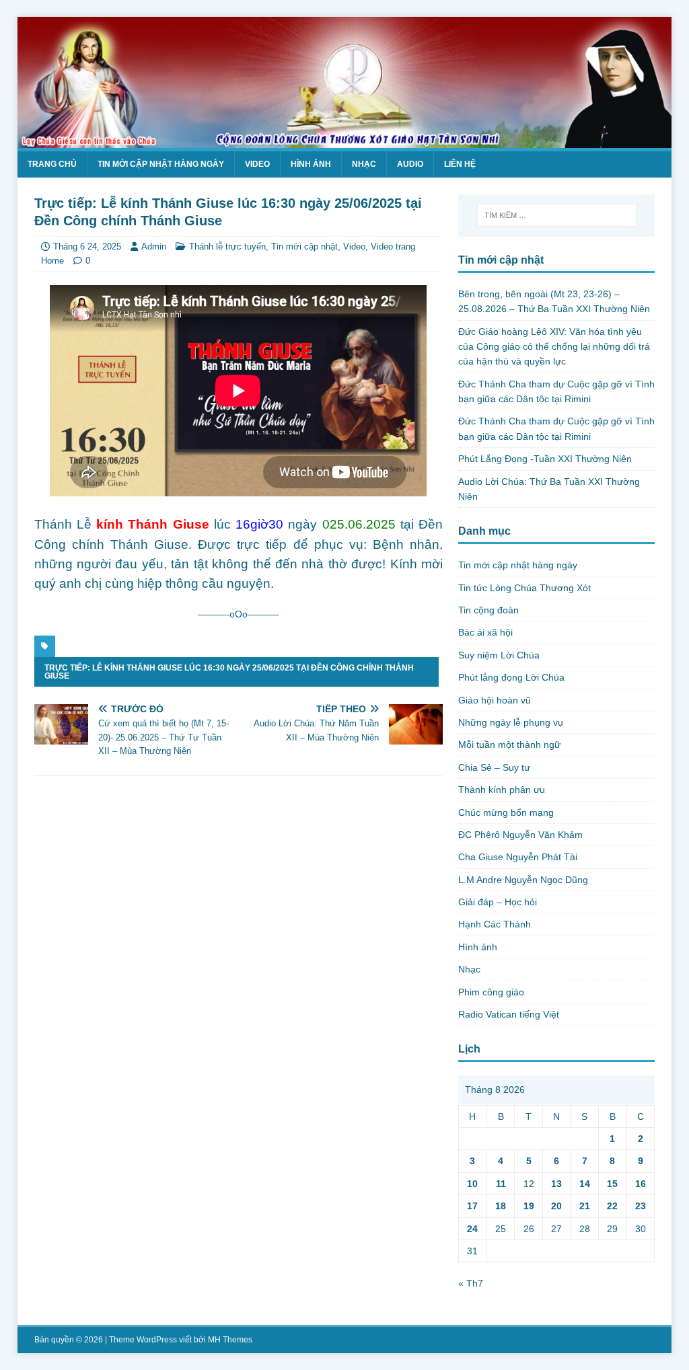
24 (472, 1228)
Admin (153, 246)
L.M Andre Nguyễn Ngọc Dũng (523, 879)
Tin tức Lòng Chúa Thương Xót (524, 587)
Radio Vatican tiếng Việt (508, 1014)
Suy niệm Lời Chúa (499, 655)
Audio (410, 164)
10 (472, 1183)
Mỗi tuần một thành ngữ (509, 744)
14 (584, 1183)
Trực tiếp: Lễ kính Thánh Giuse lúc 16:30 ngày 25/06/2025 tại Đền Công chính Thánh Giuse (229, 672)
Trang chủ (52, 164)
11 (501, 1183)
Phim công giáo (491, 992)
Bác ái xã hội (485, 632)
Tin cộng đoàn (488, 610)
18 (500, 1206)
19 (528, 1206)
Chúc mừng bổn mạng (506, 812)
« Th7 (470, 1283)
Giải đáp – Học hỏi (497, 902)
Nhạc (364, 164)
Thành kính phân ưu (501, 789)
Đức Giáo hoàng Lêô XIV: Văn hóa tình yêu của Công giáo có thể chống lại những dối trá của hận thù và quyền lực (554, 346)
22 (612, 1206)
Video (257, 164)
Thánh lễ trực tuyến (227, 246)
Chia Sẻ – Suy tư (494, 767)
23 (640, 1206)
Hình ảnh (311, 164)
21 (584, 1206)
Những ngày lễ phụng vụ (510, 722)
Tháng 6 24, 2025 (87, 246)
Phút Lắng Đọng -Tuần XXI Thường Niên (545, 458)
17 (472, 1206)
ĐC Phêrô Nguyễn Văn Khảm (520, 834)
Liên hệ (460, 164)
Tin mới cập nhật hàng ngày (161, 164)
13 (556, 1183)
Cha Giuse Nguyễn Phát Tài (517, 856)
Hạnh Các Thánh (494, 924)
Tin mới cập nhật (304, 246)
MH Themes (230, 1339)
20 (556, 1206)
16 (640, 1183)
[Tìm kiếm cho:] (556, 215)
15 (612, 1183)
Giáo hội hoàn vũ (494, 700)
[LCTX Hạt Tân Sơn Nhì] (344, 140)
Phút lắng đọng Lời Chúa (511, 677)
